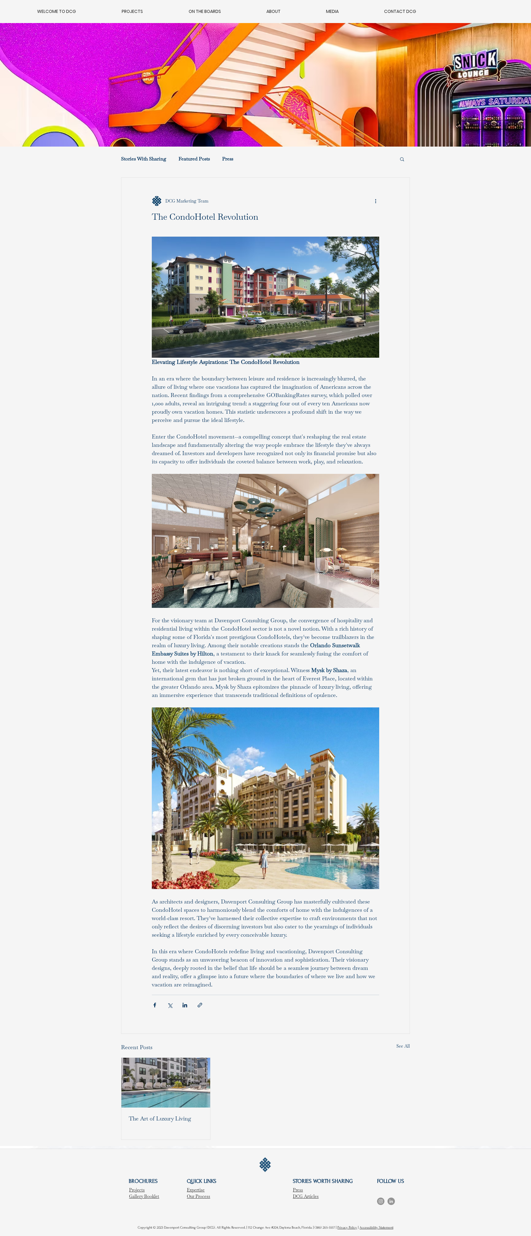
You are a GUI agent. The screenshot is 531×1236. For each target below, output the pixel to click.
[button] (402, 158)
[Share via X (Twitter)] (170, 1005)
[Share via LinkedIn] (185, 1005)
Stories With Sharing (143, 159)
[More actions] (375, 201)
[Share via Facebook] (155, 1005)
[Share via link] (200, 1005)
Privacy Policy (347, 1228)
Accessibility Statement (376, 1228)
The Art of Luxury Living (160, 1118)
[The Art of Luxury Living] (165, 1083)
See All (403, 1046)
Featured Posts (194, 159)
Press (227, 159)
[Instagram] (380, 1201)
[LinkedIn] (391, 1201)
